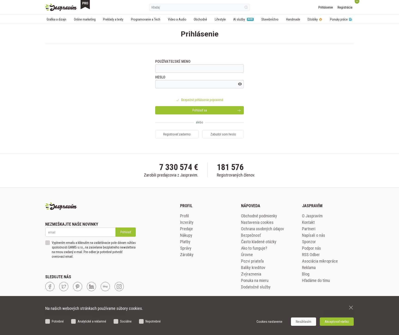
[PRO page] (85, 4)
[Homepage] (61, 7)
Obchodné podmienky (259, 215)
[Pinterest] (77, 286)
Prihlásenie (325, 7)
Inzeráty (186, 222)
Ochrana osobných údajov (262, 228)
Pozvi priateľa (252, 261)
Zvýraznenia (251, 274)
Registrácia (345, 7)
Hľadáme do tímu (316, 280)
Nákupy (186, 235)
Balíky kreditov (253, 267)
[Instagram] (119, 286)
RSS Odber (311, 254)
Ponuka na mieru (255, 280)
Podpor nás (311, 248)
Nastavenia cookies (257, 222)
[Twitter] (63, 286)
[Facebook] (49, 286)
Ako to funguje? (254, 248)
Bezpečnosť (251, 235)
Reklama (309, 267)
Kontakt (308, 222)
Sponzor (309, 241)
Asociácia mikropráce (320, 261)
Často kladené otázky (258, 241)
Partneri (308, 228)
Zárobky (186, 254)
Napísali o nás (313, 235)
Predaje (186, 228)
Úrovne (247, 254)
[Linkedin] (91, 286)
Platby (185, 241)
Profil (184, 215)
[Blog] (105, 286)
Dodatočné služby (256, 286)
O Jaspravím (312, 215)
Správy (185, 248)
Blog (305, 274)
